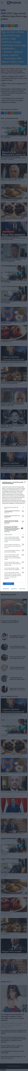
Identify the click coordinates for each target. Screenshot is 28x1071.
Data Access (14, 588)
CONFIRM (8, 583)
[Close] (25, 482)
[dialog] (14, 535)
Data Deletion (6, 588)
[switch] (22, 511)
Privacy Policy (22, 588)
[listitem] (14, 508)
